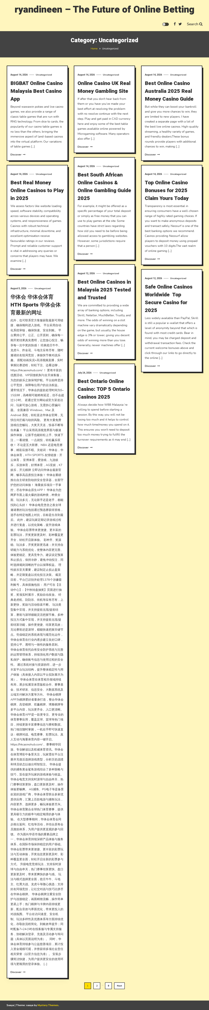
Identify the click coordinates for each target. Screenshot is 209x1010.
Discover (16, 154)
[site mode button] (165, 24)
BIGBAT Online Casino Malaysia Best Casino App (36, 91)
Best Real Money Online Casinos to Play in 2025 (37, 190)
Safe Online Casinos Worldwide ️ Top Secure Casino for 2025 (169, 298)
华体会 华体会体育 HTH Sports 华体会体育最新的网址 (35, 304)
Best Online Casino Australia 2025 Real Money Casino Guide (169, 91)
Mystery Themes (48, 1005)
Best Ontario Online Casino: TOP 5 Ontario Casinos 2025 (104, 389)
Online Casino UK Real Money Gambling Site (104, 87)
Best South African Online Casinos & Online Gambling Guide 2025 (104, 186)
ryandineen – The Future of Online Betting (104, 9)
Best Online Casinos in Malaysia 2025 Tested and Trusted (104, 289)
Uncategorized (44, 74)
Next (119, 985)
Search (192, 24)
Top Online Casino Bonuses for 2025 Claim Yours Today (167, 190)
